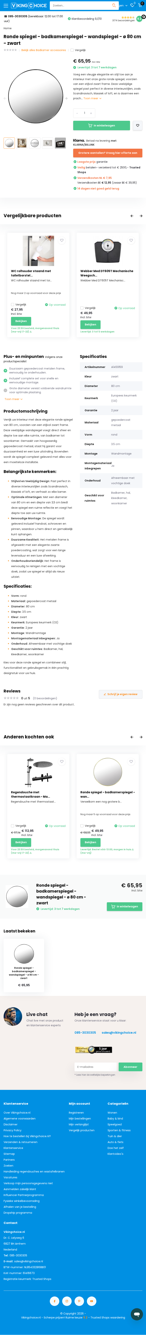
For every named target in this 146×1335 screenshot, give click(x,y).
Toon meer (91, 98)
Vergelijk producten (81, 1130)
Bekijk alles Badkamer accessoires (43, 50)
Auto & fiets (115, 1142)
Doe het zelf (116, 1148)
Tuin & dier (115, 1136)
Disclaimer (10, 1124)
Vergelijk (80, 50)
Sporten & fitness (119, 1130)
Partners (9, 1160)
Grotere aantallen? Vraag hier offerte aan (107, 153)
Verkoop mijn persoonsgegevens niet (28, 1183)
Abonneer (130, 1067)
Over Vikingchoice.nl (17, 1113)
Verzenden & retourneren (20, 1142)
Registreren (76, 1113)
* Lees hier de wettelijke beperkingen (95, 1074)
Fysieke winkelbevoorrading (22, 1201)
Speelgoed (115, 1124)
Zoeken (8, 1166)
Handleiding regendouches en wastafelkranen (34, 1171)
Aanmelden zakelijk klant (20, 1189)
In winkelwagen (104, 125)
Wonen (112, 1113)
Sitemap (9, 1154)
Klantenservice (13, 1148)
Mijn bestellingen (80, 1118)
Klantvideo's (115, 1154)
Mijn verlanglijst (79, 1124)
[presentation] (5, 98)
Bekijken (21, 321)
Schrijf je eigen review (122, 694)
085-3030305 (85, 1032)
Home (8, 28)
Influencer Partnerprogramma (24, 1195)
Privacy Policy (12, 1130)
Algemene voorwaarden (20, 1118)
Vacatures (10, 1177)
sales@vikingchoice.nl (119, 1032)
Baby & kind (115, 1118)
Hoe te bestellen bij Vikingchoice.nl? (27, 1136)
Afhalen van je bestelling (20, 1207)
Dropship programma (18, 1213)
